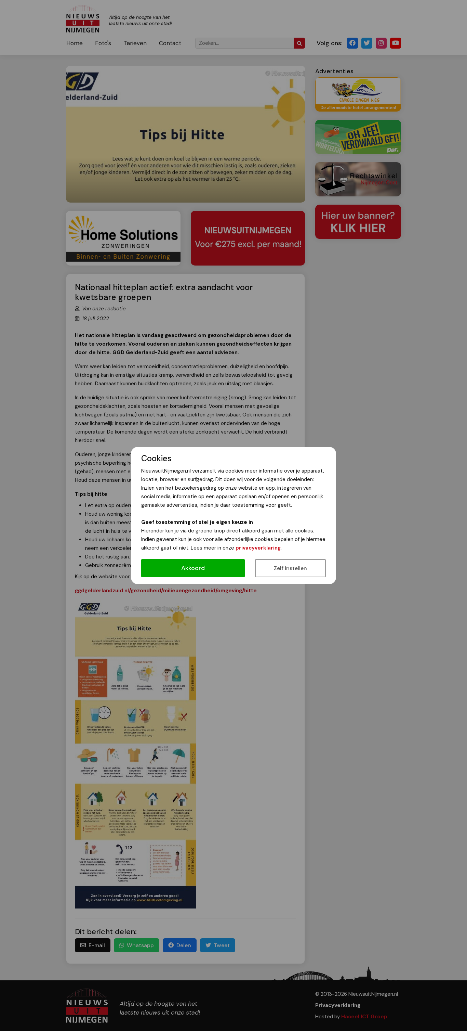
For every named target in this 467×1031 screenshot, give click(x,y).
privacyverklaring (258, 547)
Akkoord (193, 568)
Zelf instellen (290, 568)
